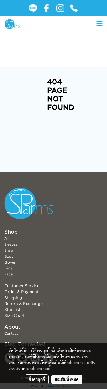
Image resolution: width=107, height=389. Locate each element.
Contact (11, 333)
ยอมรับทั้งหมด (67, 379)
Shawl (9, 250)
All (6, 238)
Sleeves (10, 244)
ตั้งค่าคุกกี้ (37, 379)
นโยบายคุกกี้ (40, 368)
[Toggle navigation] (99, 24)
